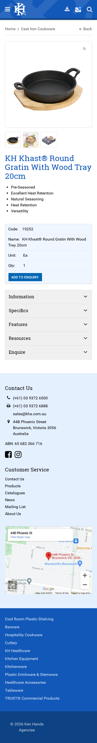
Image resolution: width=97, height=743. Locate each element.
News (10, 499)
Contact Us (14, 479)
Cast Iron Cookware (38, 29)
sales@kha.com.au (29, 414)
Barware (12, 627)
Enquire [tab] (17, 352)
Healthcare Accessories (25, 682)
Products (13, 486)
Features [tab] (18, 324)
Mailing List (15, 506)
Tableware (14, 690)
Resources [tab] (20, 338)
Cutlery (11, 642)
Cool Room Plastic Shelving (29, 619)
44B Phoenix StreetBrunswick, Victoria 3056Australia (34, 427)
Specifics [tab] (18, 310)
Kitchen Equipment (21, 658)
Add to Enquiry (25, 277)
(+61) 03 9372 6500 (30, 398)
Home (10, 29)
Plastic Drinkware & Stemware (31, 674)
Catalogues (15, 493)
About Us (13, 513)
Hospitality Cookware (23, 635)
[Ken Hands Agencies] (20, 8)
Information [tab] (21, 297)
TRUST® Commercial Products (32, 698)
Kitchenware (16, 666)
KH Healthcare (17, 650)
